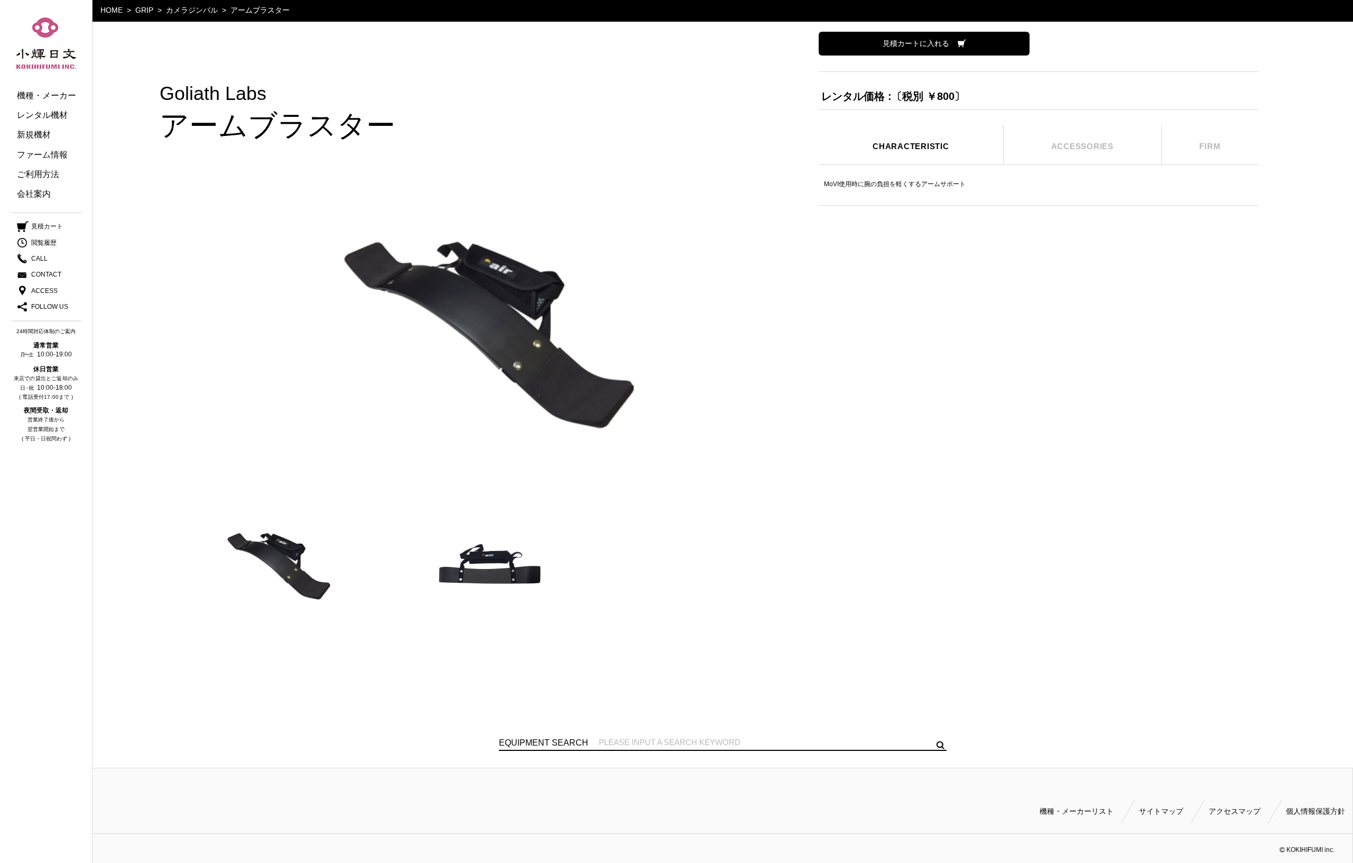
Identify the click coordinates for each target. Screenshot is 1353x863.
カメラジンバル (192, 10)
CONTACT (46, 274)
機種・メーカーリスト (1077, 811)
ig (59, 307)
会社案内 (34, 193)
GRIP (144, 10)
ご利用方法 (38, 174)
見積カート (47, 226)
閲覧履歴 (44, 242)
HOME (111, 10)
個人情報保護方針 (1315, 811)
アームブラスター (260, 10)
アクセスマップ (1235, 811)
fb (38, 307)
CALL (39, 258)
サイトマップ (1161, 811)
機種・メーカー (46, 95)
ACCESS (44, 291)
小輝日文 (46, 43)
